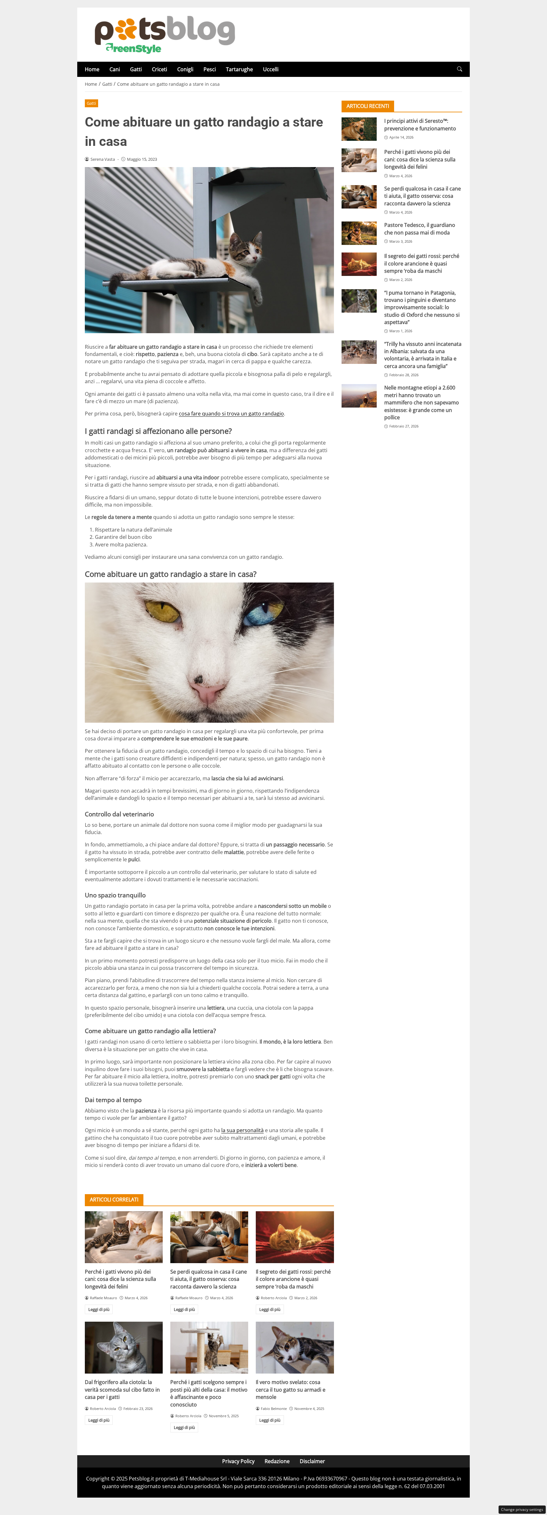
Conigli (185, 69)
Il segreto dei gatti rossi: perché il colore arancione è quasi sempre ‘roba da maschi (293, 1279)
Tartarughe (239, 69)
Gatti (136, 69)
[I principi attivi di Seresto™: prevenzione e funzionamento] (359, 129)
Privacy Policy (238, 1461)
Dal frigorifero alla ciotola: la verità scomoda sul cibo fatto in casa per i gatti (122, 1389)
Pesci (210, 69)
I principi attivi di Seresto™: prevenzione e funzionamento (420, 124)
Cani (115, 69)
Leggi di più (99, 1309)
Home (92, 69)
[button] (459, 69)
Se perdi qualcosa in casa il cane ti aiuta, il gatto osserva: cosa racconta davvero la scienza (208, 1279)
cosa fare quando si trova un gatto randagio (231, 413)
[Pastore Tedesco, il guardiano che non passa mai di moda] (359, 233)
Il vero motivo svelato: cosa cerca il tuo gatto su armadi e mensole (290, 1389)
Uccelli (271, 69)
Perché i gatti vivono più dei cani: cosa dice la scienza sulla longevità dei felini (120, 1279)
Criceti (159, 69)
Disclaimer (312, 1461)
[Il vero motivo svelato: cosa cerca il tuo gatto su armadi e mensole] (295, 1348)
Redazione (277, 1461)
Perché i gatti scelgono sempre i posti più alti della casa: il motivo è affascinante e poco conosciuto (209, 1393)
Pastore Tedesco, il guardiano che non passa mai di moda (419, 228)
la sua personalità (242, 1130)
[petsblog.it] (164, 34)
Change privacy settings (522, 1509)
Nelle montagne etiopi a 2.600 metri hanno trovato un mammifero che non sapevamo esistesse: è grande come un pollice (421, 402)
